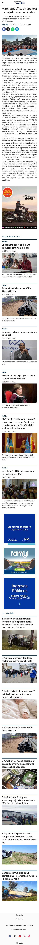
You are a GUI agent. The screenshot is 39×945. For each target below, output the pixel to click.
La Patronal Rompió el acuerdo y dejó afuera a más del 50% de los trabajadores (19, 800)
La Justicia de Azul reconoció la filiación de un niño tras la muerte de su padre (18, 694)
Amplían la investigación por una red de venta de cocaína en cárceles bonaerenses (18, 763)
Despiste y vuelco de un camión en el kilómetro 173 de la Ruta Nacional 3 (19, 875)
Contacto (19, 915)
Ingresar (20, 919)
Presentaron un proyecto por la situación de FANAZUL (19, 377)
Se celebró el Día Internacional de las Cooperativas (18, 472)
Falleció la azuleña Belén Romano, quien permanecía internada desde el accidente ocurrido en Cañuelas (17, 623)
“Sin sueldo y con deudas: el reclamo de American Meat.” (17, 659)
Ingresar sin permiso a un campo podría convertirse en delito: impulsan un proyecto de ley (19, 838)
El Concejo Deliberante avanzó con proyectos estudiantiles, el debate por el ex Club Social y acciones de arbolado (18, 423)
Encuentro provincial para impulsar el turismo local (16, 246)
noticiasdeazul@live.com (19, 929)
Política (5, 24)
